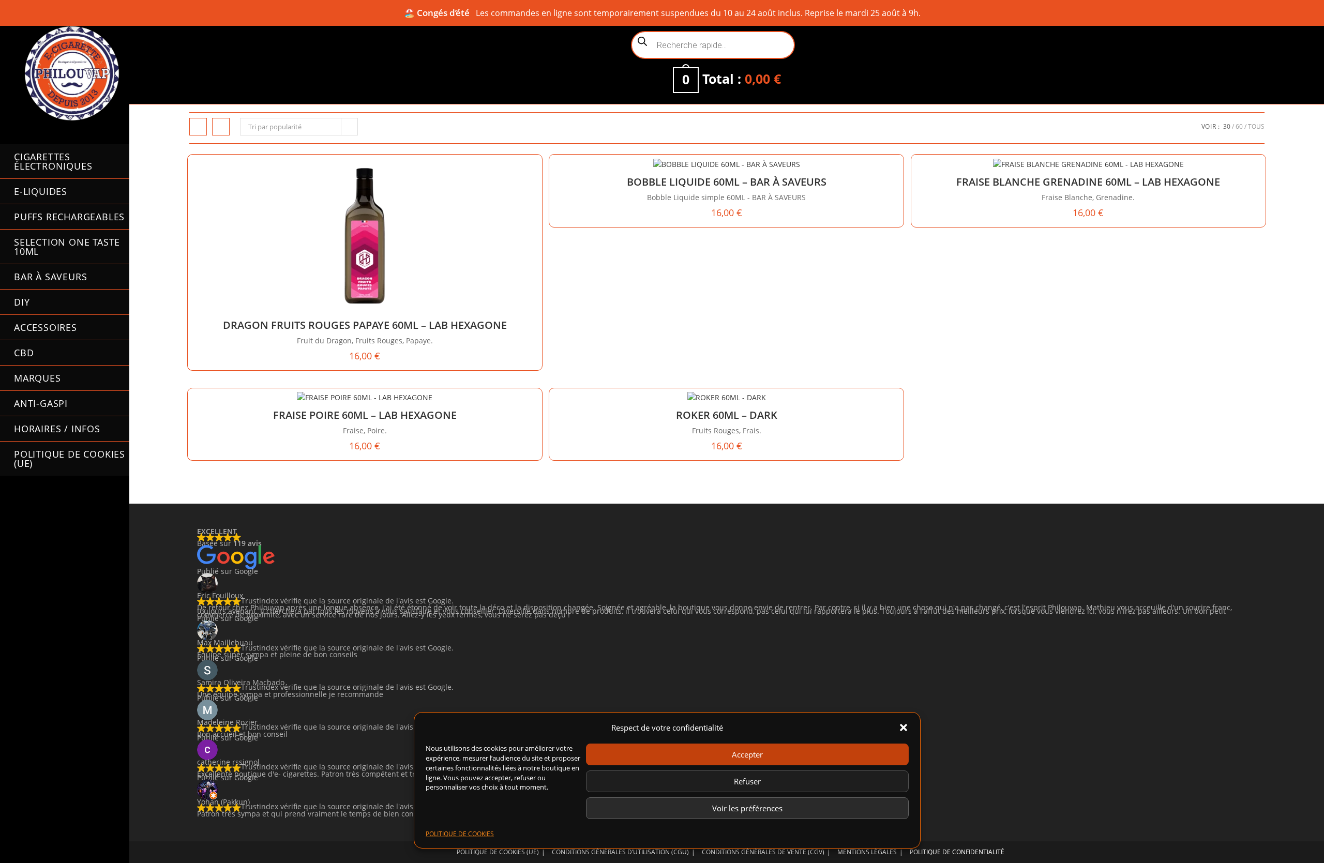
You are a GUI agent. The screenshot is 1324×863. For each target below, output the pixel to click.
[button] (903, 727)
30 (1226, 126)
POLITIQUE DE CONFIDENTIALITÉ (957, 851)
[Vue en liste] (221, 126)
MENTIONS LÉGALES (867, 851)
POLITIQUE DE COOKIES (460, 833)
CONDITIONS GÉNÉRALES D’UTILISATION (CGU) (620, 851)
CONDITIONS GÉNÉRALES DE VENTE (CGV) (763, 851)
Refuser (747, 781)
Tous (1256, 126)
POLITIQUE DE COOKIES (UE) (498, 851)
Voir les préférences (747, 808)
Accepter (747, 754)
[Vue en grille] (198, 126)
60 (1239, 126)
